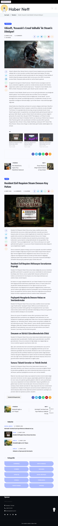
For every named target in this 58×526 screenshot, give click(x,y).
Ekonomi (17, 463)
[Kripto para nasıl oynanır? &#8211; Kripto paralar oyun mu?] (46, 137)
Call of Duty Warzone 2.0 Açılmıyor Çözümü (30, 143)
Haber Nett (34, 523)
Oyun (16, 469)
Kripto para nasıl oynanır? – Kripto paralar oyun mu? (45, 143)
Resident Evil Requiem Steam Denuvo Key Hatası (15, 143)
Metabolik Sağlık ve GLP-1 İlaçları (20, 443)
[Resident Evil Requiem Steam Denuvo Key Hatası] (16, 137)
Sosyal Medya (41, 474)
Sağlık (41, 469)
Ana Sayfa (6, 15)
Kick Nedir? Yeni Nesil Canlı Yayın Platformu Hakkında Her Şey (18, 428)
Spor (16, 480)
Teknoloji (14, 15)
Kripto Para (41, 463)
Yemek (41, 485)
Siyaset (16, 474)
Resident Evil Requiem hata (14, 397)
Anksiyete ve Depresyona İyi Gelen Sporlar (23, 451)
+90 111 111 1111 (9, 508)
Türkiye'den (16, 485)
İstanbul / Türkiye (10, 505)
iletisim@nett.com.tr (11, 511)
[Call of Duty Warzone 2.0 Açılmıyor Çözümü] (31, 137)
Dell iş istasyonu (8, 501)
